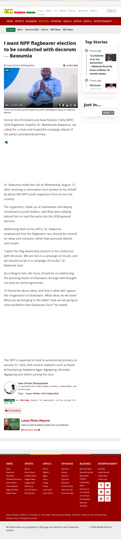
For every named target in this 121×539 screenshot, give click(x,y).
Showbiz (101, 469)
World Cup (29, 486)
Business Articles (86, 472)
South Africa (48, 493)
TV (55, 10)
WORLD (88, 21)
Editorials (65, 482)
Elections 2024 (32, 29)
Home (40, 10)
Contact (41, 14)
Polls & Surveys (67, 493)
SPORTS (19, 21)
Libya (45, 479)
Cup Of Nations (31, 489)
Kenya (45, 486)
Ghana (93, 10)
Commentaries (67, 486)
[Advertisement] (41, 333)
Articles (64, 472)
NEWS (10, 21)
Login (110, 10)
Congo (45, 482)
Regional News (12, 489)
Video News (103, 476)
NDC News (68, 29)
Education (10, 476)
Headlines (10, 472)
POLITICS (44, 21)
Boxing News (30, 493)
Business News (86, 469)
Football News (30, 476)
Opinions (65, 469)
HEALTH (67, 21)
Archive (10, 29)
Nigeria (46, 472)
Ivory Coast (47, 489)
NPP (7, 70)
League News (30, 479)
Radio (49, 10)
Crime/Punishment (13, 479)
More (20, 29)
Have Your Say (67, 489)
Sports (27, 469)
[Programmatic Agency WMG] (6, 142)
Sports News (30, 472)
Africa (45, 469)
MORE (107, 112)
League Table (30, 482)
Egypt (45, 476)
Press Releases (12, 486)
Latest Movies (103, 472)
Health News (11, 493)
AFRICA (78, 21)
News (8, 469)
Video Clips (102, 479)
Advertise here (31, 429)
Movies (72, 10)
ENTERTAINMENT (103, 21)
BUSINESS (31, 21)
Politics (44, 29)
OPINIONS (56, 21)
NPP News (55, 29)
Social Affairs (11, 482)
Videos (62, 10)
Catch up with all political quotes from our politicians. (45, 424)
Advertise (83, 10)
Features (64, 476)
